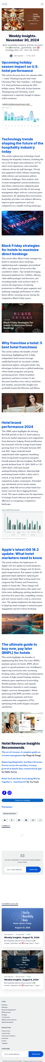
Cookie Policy (6, 1033)
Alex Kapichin (18, 56)
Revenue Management (9, 1010)
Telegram (5, 1043)
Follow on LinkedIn (22, 800)
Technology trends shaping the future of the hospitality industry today (22, 145)
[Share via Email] (33, 820)
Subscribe (33, 869)
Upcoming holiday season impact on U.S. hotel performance (20, 66)
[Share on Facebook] (12, 820)
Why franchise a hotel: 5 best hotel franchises (22, 345)
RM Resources (6, 1012)
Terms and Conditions (8, 1036)
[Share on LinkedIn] (19, 820)
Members (5, 1007)
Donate (4, 1041)
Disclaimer (5, 1038)
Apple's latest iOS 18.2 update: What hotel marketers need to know (22, 554)
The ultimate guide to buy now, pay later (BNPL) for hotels (19, 648)
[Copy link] (40, 820)
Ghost (34, 1061)
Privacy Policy (6, 1031)
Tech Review (6, 1017)
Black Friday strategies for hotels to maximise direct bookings (21, 250)
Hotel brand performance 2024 (17, 425)
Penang (40, 1061)
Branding (4, 1005)
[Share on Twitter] (5, 820)
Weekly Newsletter (9, 813)
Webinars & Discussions (9, 1020)
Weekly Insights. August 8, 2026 (21, 979)
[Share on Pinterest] (26, 820)
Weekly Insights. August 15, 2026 (21, 937)
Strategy (4, 1015)
